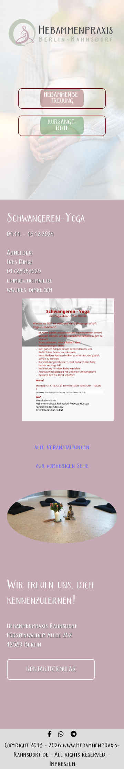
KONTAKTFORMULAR (51, 669)
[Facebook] (49, 735)
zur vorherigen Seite (62, 466)
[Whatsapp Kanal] (61, 735)
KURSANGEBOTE (62, 126)
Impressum (62, 764)
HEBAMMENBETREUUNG (62, 98)
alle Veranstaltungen (62, 448)
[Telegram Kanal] (73, 735)
